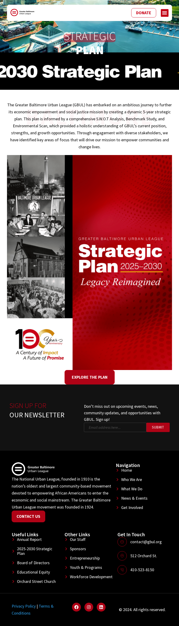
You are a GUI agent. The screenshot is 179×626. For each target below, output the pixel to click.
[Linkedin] (101, 607)
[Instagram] (88, 607)
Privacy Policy (24, 606)
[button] (165, 13)
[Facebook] (76, 607)
